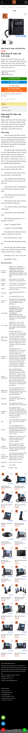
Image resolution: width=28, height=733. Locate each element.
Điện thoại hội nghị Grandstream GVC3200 (6, 487)
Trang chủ (4, 7)
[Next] (24, 25)
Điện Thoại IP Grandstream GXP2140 (6, 635)
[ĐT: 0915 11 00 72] (25, 730)
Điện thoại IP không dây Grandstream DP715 (20, 598)
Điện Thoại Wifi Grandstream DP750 (21, 561)
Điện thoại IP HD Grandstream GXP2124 (20, 542)
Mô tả (4, 104)
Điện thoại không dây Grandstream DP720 (19, 524)
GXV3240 (5, 96)
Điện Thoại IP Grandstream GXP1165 (6, 505)
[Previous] (3, 25)
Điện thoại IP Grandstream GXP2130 (20, 505)
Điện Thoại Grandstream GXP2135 (20, 616)
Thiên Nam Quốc (16, 731)
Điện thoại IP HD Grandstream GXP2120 (6, 561)
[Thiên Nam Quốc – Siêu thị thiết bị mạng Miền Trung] (14, 2)
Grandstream (11, 7)
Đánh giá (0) (5, 107)
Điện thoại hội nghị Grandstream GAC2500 (6, 542)
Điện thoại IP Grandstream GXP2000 (6, 524)
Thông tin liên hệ (6, 110)
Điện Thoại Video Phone (21, 7)
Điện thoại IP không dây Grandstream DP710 (6, 598)
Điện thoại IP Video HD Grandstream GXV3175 (20, 487)
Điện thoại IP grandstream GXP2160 (20, 579)
